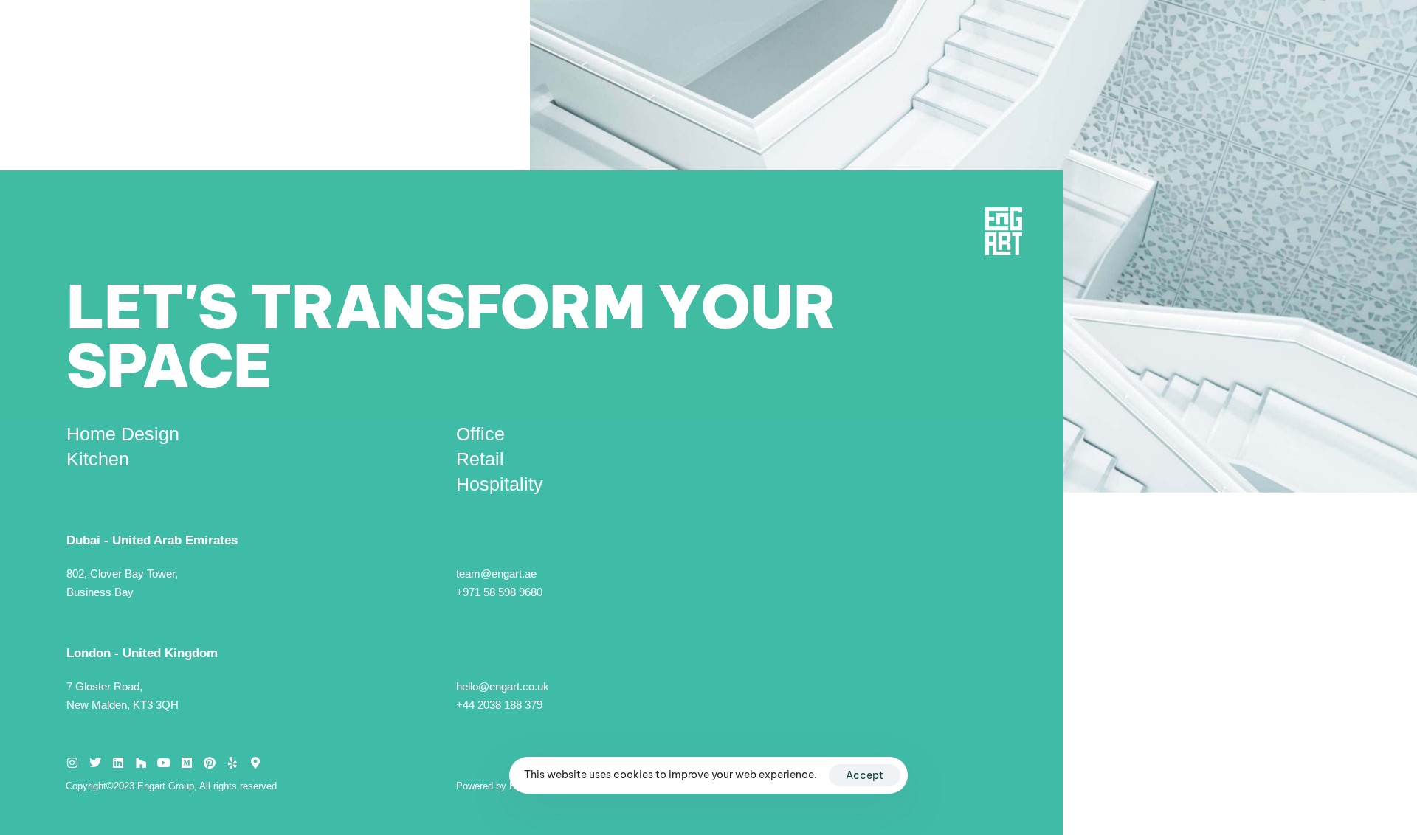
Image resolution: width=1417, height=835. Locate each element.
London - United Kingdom (142, 653)
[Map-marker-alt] (255, 763)
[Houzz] (141, 763)
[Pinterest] (210, 763)
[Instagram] (72, 763)
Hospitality (499, 484)
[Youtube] (164, 763)
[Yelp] (232, 763)
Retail (480, 459)
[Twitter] (95, 763)
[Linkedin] (118, 763)
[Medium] (187, 763)
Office (480, 434)
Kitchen (97, 459)
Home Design (122, 434)
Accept (864, 775)
